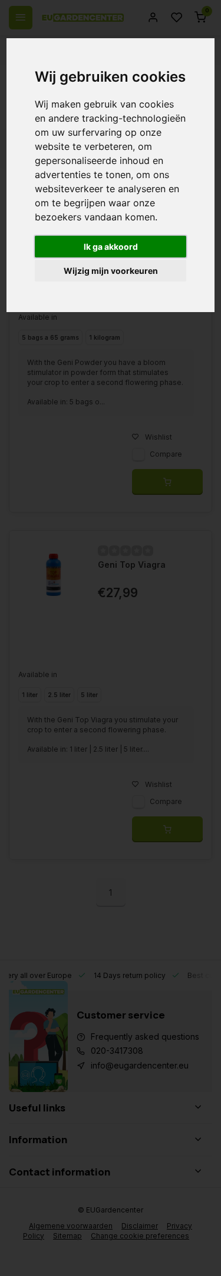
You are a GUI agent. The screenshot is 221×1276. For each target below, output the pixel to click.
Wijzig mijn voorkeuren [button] (111, 271)
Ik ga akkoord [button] (111, 247)
